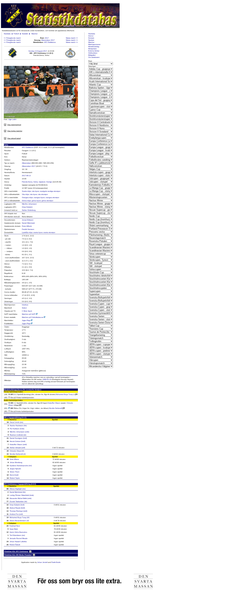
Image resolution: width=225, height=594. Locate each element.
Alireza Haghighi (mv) (18, 489)
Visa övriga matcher (14, 131)
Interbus (25, 305)
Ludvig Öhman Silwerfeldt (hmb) (22, 495)
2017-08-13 (26, 175)
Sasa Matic (14, 529)
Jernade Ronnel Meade (19, 538)
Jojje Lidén (12, 119)
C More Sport (27, 311)
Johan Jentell (42, 562)
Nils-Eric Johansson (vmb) (19, 432)
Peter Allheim (27, 226)
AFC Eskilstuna (50, 42)
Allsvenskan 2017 (48, 40)
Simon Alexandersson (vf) (19, 521)
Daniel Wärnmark (28, 223)
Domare (91, 38)
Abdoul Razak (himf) (17, 508)
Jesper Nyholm (15, 469)
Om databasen (94, 57)
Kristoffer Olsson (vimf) (18, 444)
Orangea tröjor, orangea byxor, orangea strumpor (40, 197)
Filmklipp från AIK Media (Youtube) (18, 555)
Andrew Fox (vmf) (16, 514)
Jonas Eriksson (27, 220)
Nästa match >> (72, 38)
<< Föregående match (12, 38)
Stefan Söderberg (29, 210)
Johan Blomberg (16, 462)
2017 (47, 38)
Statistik (25, 34)
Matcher (34, 34)
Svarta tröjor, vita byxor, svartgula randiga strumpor (41, 191)
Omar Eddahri (27, 207)
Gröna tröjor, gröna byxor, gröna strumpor (37, 201)
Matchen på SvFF (29, 314)
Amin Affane (14, 459)
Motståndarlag (93, 46)
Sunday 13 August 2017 (37, 51)
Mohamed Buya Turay (64, 394)
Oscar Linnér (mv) (16, 422)
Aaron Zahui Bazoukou (18, 532)
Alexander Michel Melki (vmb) (20, 498)
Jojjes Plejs (26, 320)
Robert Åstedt (15, 545)
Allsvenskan (26, 163)
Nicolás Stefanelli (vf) (18, 454)
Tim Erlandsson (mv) (17, 535)
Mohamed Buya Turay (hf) (19, 517)
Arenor (90, 36)
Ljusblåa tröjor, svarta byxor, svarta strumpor (38, 232)
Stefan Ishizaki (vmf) (17, 448)
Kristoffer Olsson (54, 403)
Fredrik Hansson (28, 229)
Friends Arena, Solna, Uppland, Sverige (37, 182)
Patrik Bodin (56, 562)
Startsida (7, 34)
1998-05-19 (46, 379)
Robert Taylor (15, 478)
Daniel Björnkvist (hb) (18, 492)
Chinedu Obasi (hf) (17, 451)
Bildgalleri (92, 55)
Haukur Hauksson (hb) (18, 425)
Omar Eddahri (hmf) (17, 505)
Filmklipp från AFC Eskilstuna (16, 551)
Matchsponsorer (94, 44)
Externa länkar (93, 51)
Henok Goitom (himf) (17, 441)
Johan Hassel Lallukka (18, 541)
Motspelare (92, 49)
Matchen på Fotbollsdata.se (33, 317)
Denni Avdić (14, 475)
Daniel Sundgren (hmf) (18, 438)
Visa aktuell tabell (14, 138)
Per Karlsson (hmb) (17, 429)
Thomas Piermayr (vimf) (18, 511)
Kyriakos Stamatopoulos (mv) (21, 465)
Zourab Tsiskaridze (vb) (18, 501)
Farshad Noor (15, 526)
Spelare (91, 40)
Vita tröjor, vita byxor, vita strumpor (35, 194)
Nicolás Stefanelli (55, 408)
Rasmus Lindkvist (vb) (18, 435)
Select (24, 308)
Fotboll (16, 34)
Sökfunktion (92, 53)
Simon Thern (14, 472)
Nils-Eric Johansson (29, 204)
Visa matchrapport (14, 125)
